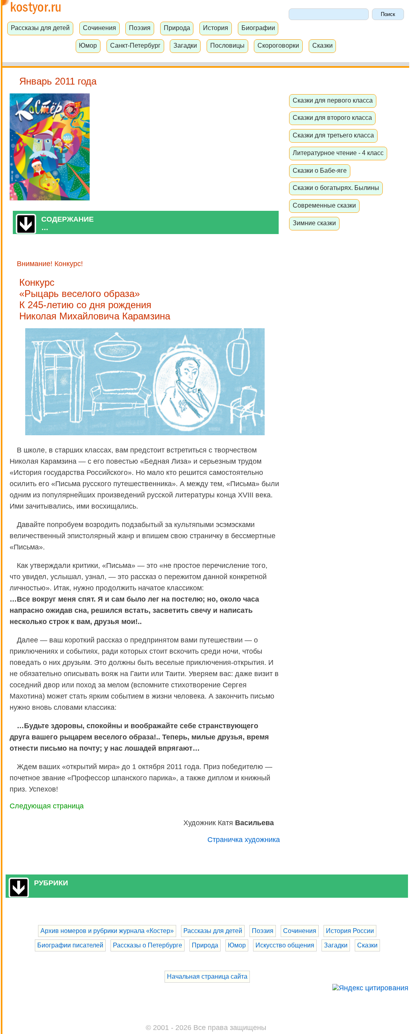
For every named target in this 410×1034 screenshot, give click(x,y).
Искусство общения (284, 945)
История (215, 27)
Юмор (88, 45)
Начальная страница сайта (207, 976)
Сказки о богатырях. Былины (336, 187)
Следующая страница (47, 806)
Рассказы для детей (40, 27)
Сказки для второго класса (332, 117)
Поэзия (140, 27)
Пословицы (227, 45)
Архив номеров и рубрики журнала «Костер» (107, 930)
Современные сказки (324, 205)
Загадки (185, 45)
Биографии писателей (70, 945)
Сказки (322, 45)
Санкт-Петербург (135, 45)
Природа (177, 27)
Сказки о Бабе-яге (320, 170)
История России (350, 930)
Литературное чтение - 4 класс (338, 152)
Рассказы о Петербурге (147, 945)
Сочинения (99, 27)
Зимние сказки (314, 222)
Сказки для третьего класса (333, 135)
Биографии (258, 27)
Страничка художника (243, 840)
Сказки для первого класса (333, 100)
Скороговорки (278, 45)
